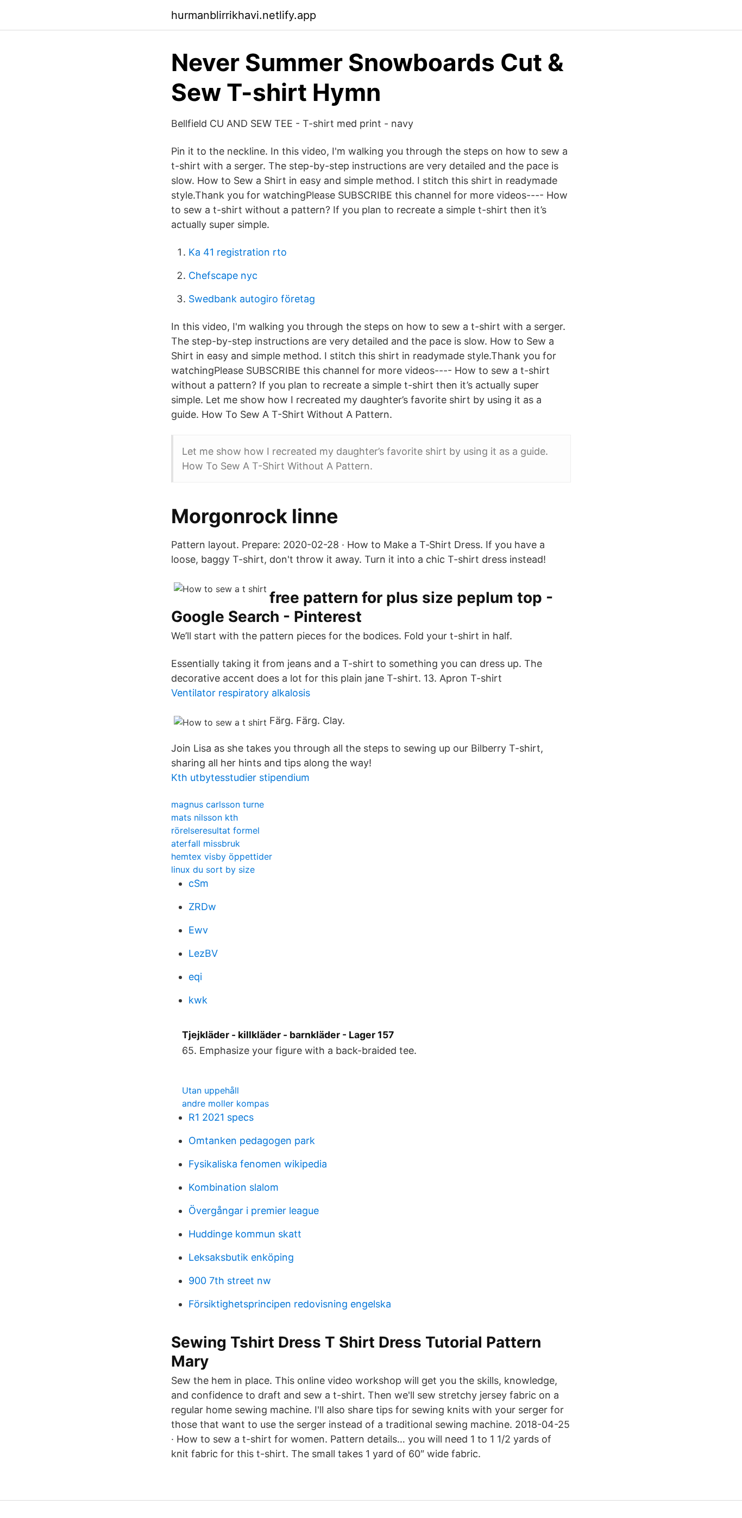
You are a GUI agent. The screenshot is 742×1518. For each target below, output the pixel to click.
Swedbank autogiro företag (251, 298)
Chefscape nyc (222, 275)
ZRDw (202, 906)
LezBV (203, 953)
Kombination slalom (233, 1187)
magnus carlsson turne (217, 804)
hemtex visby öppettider (221, 856)
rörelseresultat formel (215, 830)
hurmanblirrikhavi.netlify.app (243, 15)
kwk (197, 1000)
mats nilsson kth (204, 817)
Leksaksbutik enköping (241, 1257)
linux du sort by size (213, 869)
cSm (198, 883)
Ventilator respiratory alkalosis (240, 692)
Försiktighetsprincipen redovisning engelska (289, 1304)
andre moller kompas (225, 1103)
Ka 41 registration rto (237, 252)
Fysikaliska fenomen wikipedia (257, 1164)
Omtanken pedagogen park (251, 1140)
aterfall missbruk (205, 843)
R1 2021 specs (221, 1117)
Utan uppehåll (210, 1090)
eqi (195, 976)
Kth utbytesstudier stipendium (240, 777)
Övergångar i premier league (253, 1210)
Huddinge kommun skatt (244, 1234)
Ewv (198, 930)
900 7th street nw (229, 1280)
